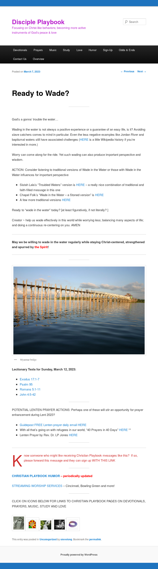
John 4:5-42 (28, 394)
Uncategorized (48, 539)
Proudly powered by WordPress (79, 554)
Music (53, 50)
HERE (84, 139)
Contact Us (20, 59)
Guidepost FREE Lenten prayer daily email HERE (53, 425)
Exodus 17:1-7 (29, 379)
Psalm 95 (26, 384)
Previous (127, 71)
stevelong (66, 539)
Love (79, 50)
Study (66, 50)
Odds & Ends (127, 50)
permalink (95, 539)
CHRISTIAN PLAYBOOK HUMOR (36, 476)
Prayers (38, 50)
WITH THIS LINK (103, 460)
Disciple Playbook (38, 21)
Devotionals (20, 50)
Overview (38, 59)
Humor (92, 50)
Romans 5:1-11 (30, 389)
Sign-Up (108, 50)
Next (141, 71)
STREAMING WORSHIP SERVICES (37, 485)
